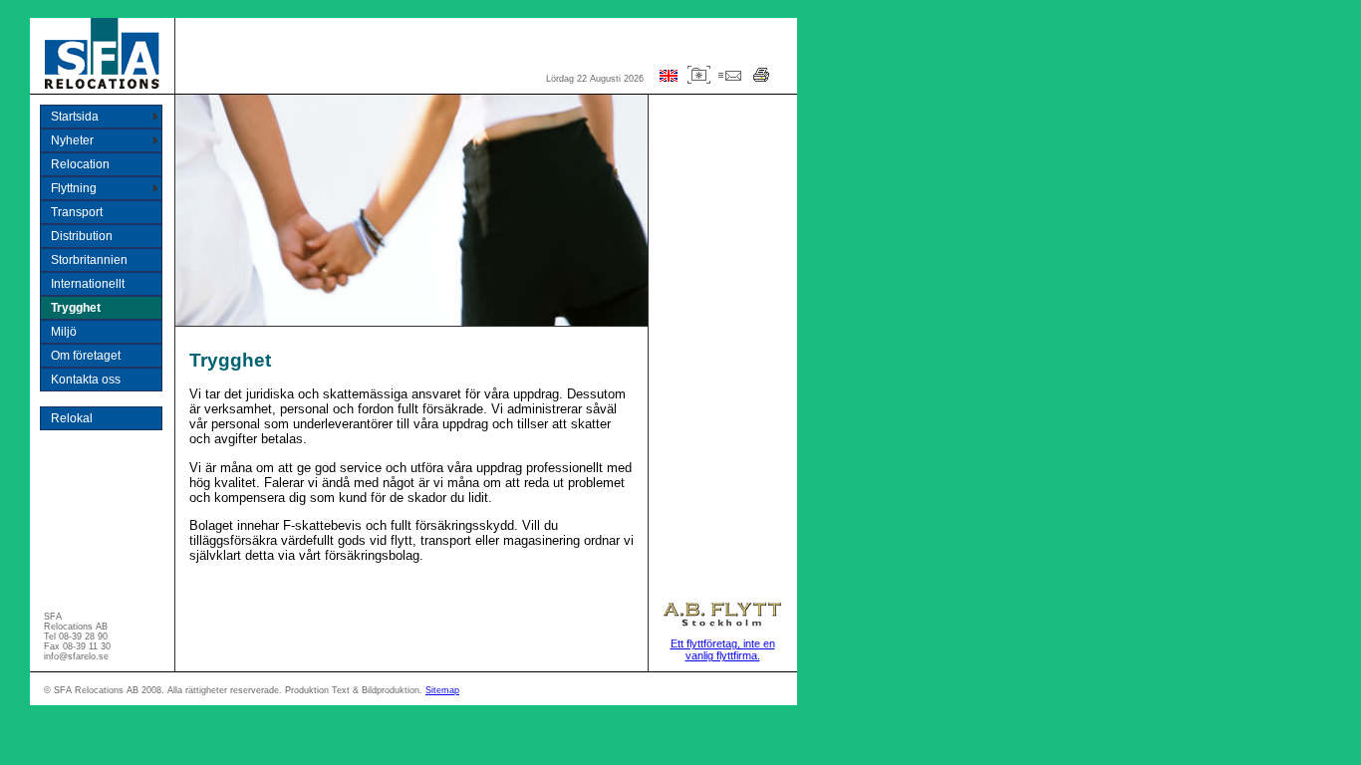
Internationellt (88, 284)
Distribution (82, 236)
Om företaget (86, 356)
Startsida (75, 117)
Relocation (80, 164)
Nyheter (72, 140)
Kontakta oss (86, 379)
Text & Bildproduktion (375, 690)
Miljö (64, 332)
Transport (77, 212)
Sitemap (442, 690)
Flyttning (74, 188)
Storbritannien (89, 260)
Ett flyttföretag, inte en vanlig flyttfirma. (723, 649)
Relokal (72, 418)
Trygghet (76, 308)
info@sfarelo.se (76, 656)
